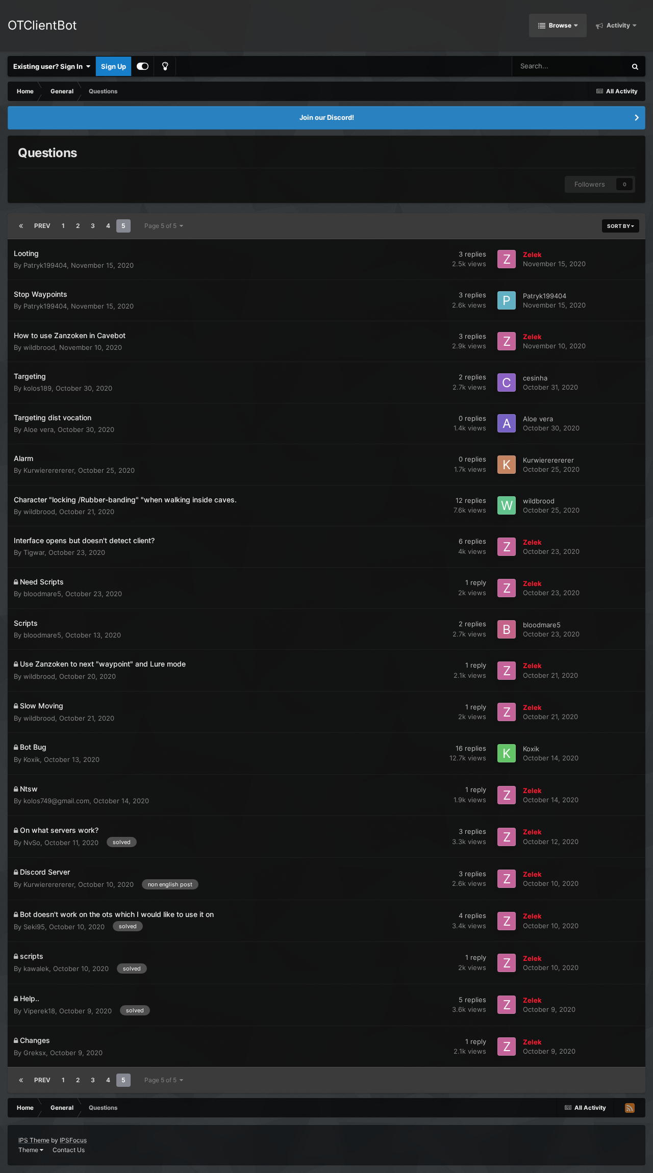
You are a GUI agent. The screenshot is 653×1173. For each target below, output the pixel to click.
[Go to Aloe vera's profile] (506, 423)
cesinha (535, 378)
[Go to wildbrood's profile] (506, 505)
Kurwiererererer (48, 470)
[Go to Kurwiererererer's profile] (506, 464)
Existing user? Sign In (49, 66)
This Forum (596, 66)
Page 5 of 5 (162, 226)
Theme (29, 1150)
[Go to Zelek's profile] (506, 259)
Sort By (619, 226)
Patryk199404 (45, 265)
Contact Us (69, 1150)
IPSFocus (73, 1140)
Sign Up (113, 66)
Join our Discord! (326, 117)
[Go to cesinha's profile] (506, 382)
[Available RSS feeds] (629, 1107)
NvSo (31, 842)
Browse (559, 25)
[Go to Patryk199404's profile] (506, 300)
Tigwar (33, 552)
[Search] (635, 66)
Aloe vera (38, 429)
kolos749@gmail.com (56, 801)
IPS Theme (33, 1140)
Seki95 (34, 927)
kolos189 (37, 388)
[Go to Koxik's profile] (506, 753)
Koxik (31, 759)
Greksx (34, 1053)
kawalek (36, 968)
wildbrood (39, 347)
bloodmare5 (42, 594)
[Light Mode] (164, 66)
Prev (42, 226)
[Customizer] (143, 66)
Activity (617, 25)
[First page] (21, 226)
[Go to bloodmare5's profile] (506, 629)
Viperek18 (39, 1011)
